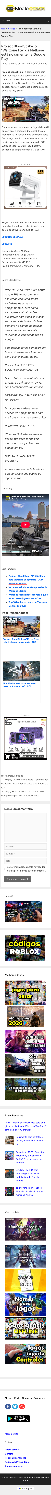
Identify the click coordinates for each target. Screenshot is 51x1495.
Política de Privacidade (17, 1462)
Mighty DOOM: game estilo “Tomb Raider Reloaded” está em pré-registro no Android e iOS (24, 783)
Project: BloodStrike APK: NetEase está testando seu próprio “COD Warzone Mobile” (27, 580)
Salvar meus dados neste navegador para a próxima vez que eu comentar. (26, 869)
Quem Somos (12, 1449)
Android (9, 775)
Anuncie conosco (14, 1466)
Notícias (11, 29)
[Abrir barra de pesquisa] (47, 20)
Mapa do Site (11, 1434)
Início (3, 29)
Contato (9, 1454)
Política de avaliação (15, 1458)
